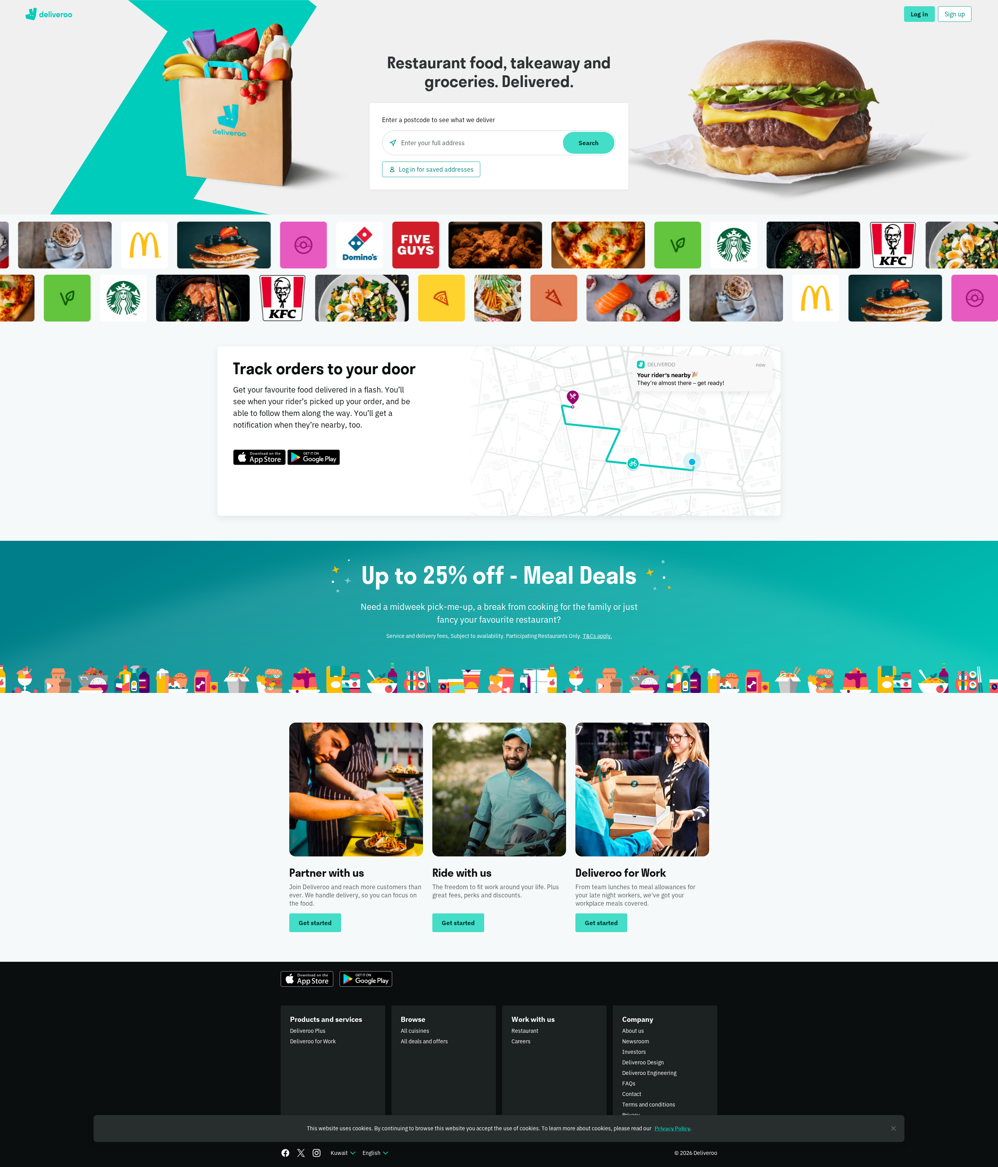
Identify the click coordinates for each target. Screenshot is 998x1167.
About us (633, 1030)
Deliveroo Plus (308, 1030)
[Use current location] (393, 143)
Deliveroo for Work (313, 1041)
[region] (499, 1128)
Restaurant (524, 1030)
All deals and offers (424, 1041)
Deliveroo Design (643, 1062)
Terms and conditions (648, 1104)
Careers (521, 1041)
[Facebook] (285, 1153)
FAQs (628, 1083)
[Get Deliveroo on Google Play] (313, 457)
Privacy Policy (672, 1128)
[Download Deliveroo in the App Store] (259, 457)
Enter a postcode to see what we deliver (438, 120)
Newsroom (635, 1041)
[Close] (893, 1128)
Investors (634, 1051)
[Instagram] (316, 1153)
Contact (631, 1094)
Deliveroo (48, 14)
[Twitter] (301, 1153)
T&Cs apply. (597, 635)
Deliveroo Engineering (649, 1072)
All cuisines (415, 1030)
